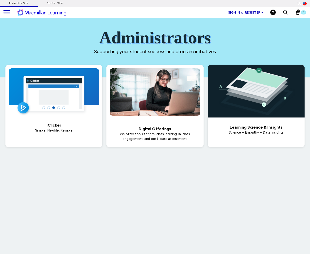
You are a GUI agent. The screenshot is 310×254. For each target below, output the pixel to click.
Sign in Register (244, 12)
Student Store (55, 3)
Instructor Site (19, 3)
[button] (285, 12)
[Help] (273, 12)
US (300, 3)
